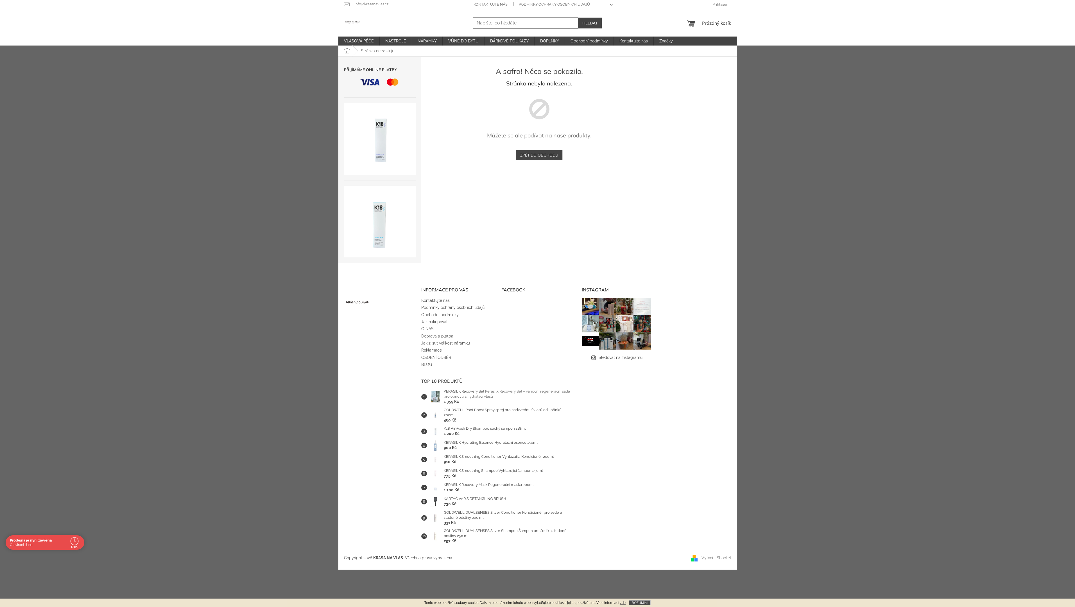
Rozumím (640, 603)
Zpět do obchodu (539, 155)
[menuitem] (358, 41)
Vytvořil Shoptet (716, 558)
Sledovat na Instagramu (620, 357)
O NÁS (427, 329)
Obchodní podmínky (440, 314)
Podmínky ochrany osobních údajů (554, 4)
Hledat (590, 23)
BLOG (426, 364)
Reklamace (431, 350)
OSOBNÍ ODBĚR (436, 357)
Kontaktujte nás (491, 4)
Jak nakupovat (434, 322)
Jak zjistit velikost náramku (445, 343)
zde (623, 603)
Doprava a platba (437, 336)
